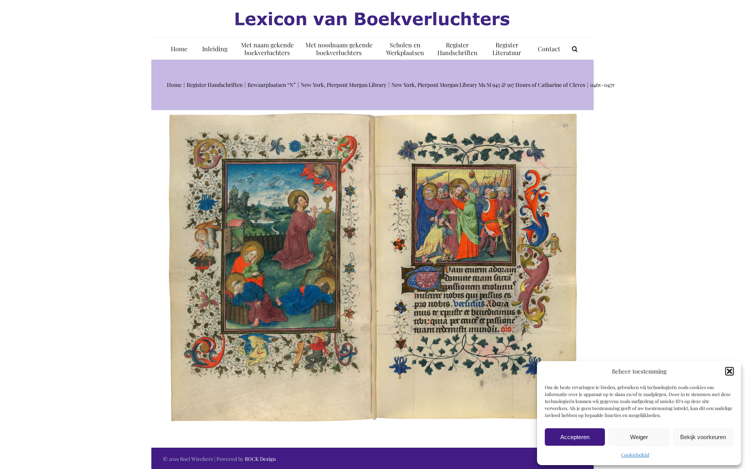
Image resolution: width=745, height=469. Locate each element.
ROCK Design (260, 458)
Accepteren (574, 437)
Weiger (639, 437)
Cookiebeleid (635, 455)
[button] (729, 371)
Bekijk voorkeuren (703, 437)
